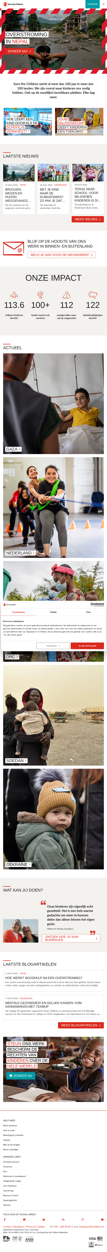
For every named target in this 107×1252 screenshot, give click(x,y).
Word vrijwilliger (10, 1150)
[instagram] (82, 1219)
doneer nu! (18, 51)
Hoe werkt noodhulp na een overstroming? (43, 978)
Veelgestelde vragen (12, 1181)
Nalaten (6, 1140)
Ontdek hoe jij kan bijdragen (61, 938)
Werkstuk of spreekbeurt (14, 1176)
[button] (103, 4)
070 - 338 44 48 (62, 1227)
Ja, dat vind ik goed (87, 646)
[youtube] (102, 1219)
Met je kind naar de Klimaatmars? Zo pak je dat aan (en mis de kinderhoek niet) (52, 195)
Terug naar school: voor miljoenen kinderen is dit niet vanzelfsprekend (87, 194)
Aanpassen (51, 646)
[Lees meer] (19, 173)
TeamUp (7, 1205)
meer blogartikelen (79, 1025)
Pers (5, 1171)
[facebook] (4, 1219)
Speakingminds (10, 1200)
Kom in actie (8, 1130)
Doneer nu (22, 1075)
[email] (24, 1219)
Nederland (60, 185)
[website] (43, 1219)
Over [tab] (88, 612)
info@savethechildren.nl (91, 1227)
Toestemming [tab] (18, 612)
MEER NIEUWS (86, 219)
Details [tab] (53, 612)
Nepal (23, 185)
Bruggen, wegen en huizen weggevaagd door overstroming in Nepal (18, 195)
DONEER (93, 4)
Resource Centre (10, 1195)
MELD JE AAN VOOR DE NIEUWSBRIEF (60, 255)
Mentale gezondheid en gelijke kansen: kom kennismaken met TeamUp (43, 1004)
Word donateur (10, 1126)
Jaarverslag (8, 1191)
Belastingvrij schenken (13, 1135)
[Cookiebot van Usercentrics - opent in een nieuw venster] (92, 605)
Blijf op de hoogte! (11, 1145)
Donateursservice (11, 1162)
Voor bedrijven (10, 1186)
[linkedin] (63, 1219)
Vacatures (7, 1167)
